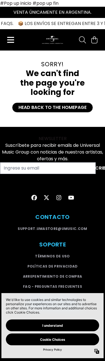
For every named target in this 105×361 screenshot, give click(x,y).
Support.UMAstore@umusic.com (52, 228)
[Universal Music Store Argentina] (52, 40)
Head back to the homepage (52, 107)
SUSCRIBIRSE (100, 168)
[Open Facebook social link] (34, 197)
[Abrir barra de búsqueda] (82, 40)
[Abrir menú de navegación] (10, 40)
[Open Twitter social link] (46, 197)
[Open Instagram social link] (59, 197)
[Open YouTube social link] (71, 197)
